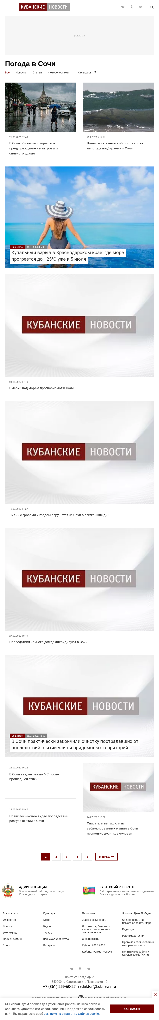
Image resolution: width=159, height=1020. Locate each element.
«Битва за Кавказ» (94, 919)
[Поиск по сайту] (152, 7)
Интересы (49, 945)
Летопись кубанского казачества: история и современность (96, 929)
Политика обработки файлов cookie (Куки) (135, 953)
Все (7, 72)
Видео (47, 926)
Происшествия (12, 939)
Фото (46, 919)
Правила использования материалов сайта (138, 944)
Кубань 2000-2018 (93, 945)
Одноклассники (131, 7)
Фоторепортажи (58, 72)
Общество (9, 919)
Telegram (140, 7)
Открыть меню (7, 7)
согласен (132, 1009)
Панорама (88, 913)
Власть (7, 926)
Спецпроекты (90, 938)
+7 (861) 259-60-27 (59, 986)
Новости (21, 72)
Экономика (10, 932)
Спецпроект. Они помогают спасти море (136, 921)
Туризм (47, 932)
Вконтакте (123, 7)
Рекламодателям (133, 935)
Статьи (37, 72)
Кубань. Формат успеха (97, 951)
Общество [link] (17, 247)
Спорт (6, 945)
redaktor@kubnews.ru (97, 986)
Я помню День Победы (136, 913)
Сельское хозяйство (56, 939)
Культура (49, 913)
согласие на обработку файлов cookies (72, 1014)
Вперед (104, 856)
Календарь (85, 72)
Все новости (10, 913)
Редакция (128, 929)
